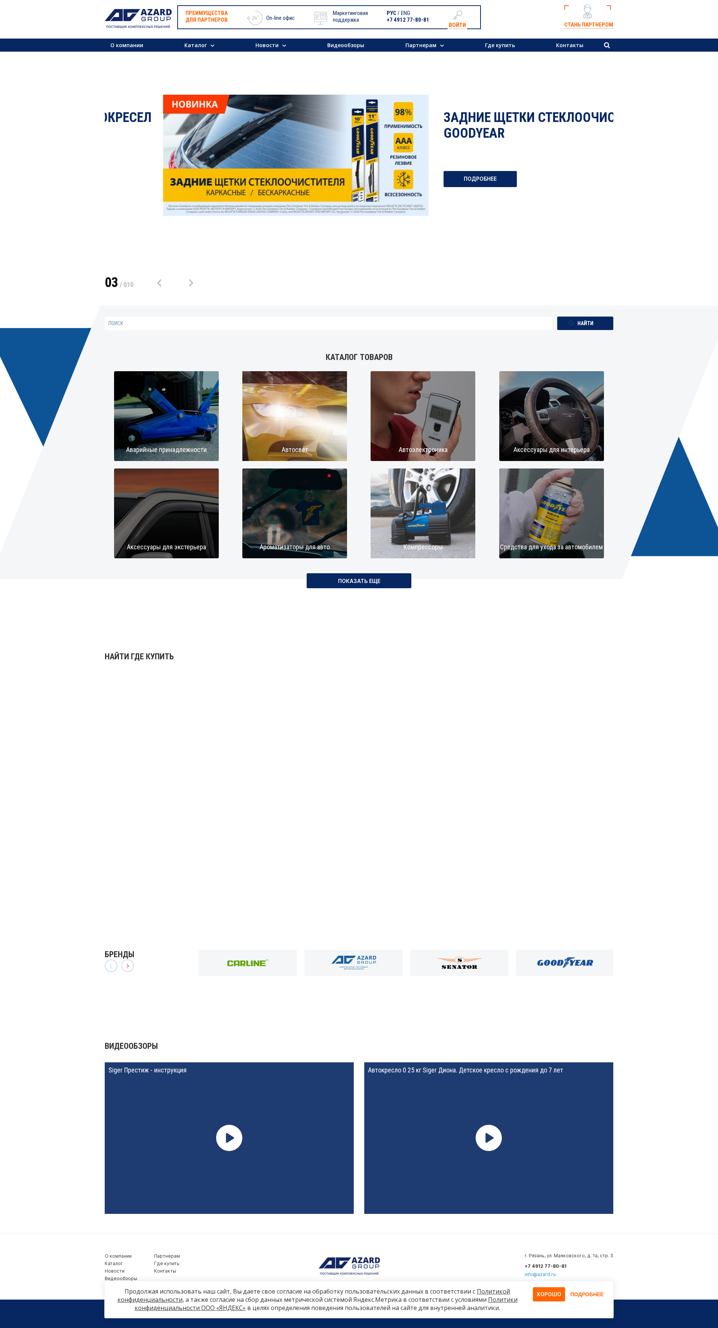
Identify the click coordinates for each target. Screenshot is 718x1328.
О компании (126, 45)
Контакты (569, 45)
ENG (405, 13)
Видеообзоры (345, 45)
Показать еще (359, 581)
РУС (391, 13)
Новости (267, 45)
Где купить (500, 45)
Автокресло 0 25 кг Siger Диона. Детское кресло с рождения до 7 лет (465, 1070)
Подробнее (421, 178)
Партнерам (420, 45)
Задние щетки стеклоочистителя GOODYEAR (492, 125)
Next (192, 283)
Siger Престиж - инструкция (147, 1070)
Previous (160, 283)
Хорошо (549, 1294)
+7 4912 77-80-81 (408, 19)
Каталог (195, 45)
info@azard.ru (540, 1274)
